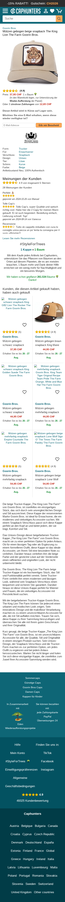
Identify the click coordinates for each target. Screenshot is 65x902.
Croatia (15, 834)
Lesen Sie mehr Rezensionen (19, 238)
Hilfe (17, 744)
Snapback (24, 155)
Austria (14, 826)
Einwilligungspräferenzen (21, 769)
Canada (53, 826)
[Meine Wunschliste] (52, 11)
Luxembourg (40, 867)
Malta (53, 867)
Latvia (11, 867)
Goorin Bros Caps (32, 687)
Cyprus (27, 834)
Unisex (22, 158)
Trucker (23, 148)
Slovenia (17, 884)
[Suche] (59, 18)
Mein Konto (17, 753)
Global (50, 850)
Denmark (17, 842)
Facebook (47, 761)
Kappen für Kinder (32, 696)
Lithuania (23, 867)
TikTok (47, 753)
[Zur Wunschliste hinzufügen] (24, 324)
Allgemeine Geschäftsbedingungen (20, 782)
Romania (38, 875)
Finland (27, 850)
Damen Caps (32, 691)
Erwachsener (26, 151)
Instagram (47, 769)
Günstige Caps (32, 682)
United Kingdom (21, 892)
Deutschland (33, 842)
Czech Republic (44, 834)
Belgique (26, 826)
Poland (12, 875)
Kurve (22, 164)
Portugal (24, 875)
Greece (16, 859)
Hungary (28, 859)
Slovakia (51, 875)
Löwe (22, 161)
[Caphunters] (19, 11)
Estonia (15, 850)
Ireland (40, 859)
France (39, 850)
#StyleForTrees (16, 761)
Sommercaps (32, 678)
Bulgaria (40, 826)
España (49, 842)
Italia (51, 859)
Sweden (30, 884)
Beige (22, 167)
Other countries (44, 892)
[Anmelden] (46, 11)
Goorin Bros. (9, 28)
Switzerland (45, 884)
